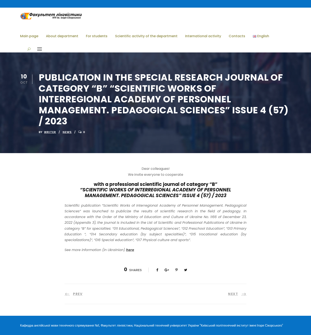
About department (62, 36)
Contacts (237, 36)
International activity (203, 36)
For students (96, 36)
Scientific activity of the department (146, 36)
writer (50, 132)
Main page (29, 36)
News (67, 132)
